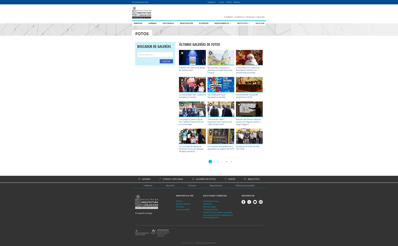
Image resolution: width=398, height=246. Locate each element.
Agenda (146, 179)
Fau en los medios (183, 209)
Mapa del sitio (215, 185)
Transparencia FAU (210, 209)
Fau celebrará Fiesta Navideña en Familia (216, 95)
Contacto (192, 185)
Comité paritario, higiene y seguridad (217, 212)
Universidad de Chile (210, 243)
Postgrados (168, 23)
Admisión (138, 23)
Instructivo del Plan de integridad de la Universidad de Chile (218, 216)
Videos (231, 179)
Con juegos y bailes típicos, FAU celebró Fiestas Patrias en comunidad (191, 122)
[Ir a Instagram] (261, 202)
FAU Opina (180, 207)
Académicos (239, 17)
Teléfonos (147, 185)
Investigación (186, 23)
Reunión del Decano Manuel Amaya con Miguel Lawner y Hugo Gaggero (248, 122)
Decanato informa (183, 204)
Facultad (260, 23)
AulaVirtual (207, 204)
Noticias (179, 201)
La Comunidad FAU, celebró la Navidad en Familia (192, 95)
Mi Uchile (229, 2)
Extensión (203, 23)
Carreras (152, 23)
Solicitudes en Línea (210, 201)
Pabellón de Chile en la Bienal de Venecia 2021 (192, 68)
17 (226, 162)
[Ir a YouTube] (255, 202)
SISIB (197, 243)
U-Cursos (221, 2)
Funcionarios (250, 17)
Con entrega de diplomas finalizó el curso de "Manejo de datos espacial (191, 149)
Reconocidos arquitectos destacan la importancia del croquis (219, 70)
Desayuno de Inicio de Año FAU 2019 (247, 147)
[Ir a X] (249, 202)
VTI (201, 243)
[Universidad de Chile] (140, 1)
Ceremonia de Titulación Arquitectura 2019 (247, 95)
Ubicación (170, 185)
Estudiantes (228, 17)
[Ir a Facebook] (243, 202)
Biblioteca (254, 179)
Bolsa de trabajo (209, 207)
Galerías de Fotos (206, 179)
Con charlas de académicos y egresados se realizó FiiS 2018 (220, 147)
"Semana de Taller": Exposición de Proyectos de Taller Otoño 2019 (219, 122)
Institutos (242, 23)
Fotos (142, 33)
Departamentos (221, 23)
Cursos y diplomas (173, 179)
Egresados (261, 17)
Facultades (211, 2)
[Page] (231, 161)
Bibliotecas (237, 2)
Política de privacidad (245, 185)
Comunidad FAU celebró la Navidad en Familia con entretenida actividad (248, 70)
